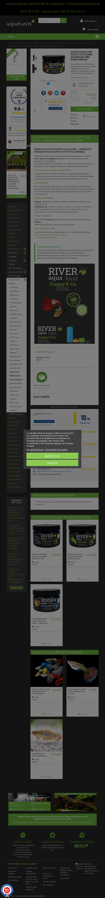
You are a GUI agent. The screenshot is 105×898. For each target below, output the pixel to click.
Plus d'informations (35, 449)
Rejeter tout (52, 456)
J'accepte (52, 463)
